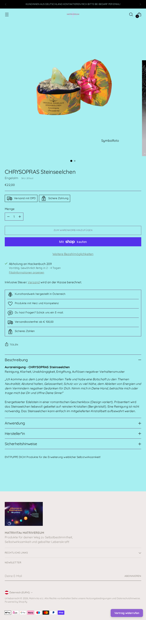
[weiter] (140, 4)
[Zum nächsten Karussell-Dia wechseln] (138, 478)
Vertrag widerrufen (126, 613)
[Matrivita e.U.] (73, 14)
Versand (34, 282)
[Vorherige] (6, 4)
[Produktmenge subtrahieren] (8, 216)
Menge (9, 209)
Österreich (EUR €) (19, 592)
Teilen (14, 344)
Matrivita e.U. (36, 598)
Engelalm (11, 178)
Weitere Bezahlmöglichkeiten (72, 254)
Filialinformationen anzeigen (26, 272)
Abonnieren (133, 576)
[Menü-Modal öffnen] (7, 14)
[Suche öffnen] (131, 14)
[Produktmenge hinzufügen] (19, 216)
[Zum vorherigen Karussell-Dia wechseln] (129, 478)
